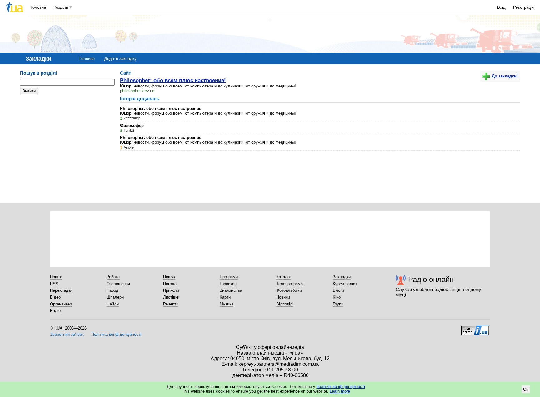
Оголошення (118, 283)
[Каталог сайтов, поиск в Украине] (475, 328)
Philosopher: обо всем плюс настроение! (173, 80)
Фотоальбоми (289, 290)
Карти (225, 297)
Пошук (169, 277)
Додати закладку (120, 58)
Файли (113, 304)
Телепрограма (289, 283)
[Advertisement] (67, 137)
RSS (54, 283)
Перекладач (61, 290)
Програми (229, 277)
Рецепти (170, 304)
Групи (338, 304)
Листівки (171, 297)
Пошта (56, 277)
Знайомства (231, 290)
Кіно (337, 297)
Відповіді (284, 304)
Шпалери (115, 297)
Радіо (55, 310)
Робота (113, 277)
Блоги (338, 290)
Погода (170, 283)
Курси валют (345, 283)
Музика (226, 304)
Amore (129, 147)
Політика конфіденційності (116, 334)
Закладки (342, 277)
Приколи (171, 290)
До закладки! (505, 76)
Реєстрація (523, 7)
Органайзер (61, 304)
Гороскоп (228, 283)
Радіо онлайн (431, 279)
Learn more (340, 391)
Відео (55, 297)
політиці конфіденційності (341, 386)
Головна (38, 7)
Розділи (60, 7)
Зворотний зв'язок (67, 334)
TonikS (129, 130)
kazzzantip (132, 118)
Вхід (501, 7)
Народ (112, 290)
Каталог (283, 277)
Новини (283, 297)
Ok (525, 389)
